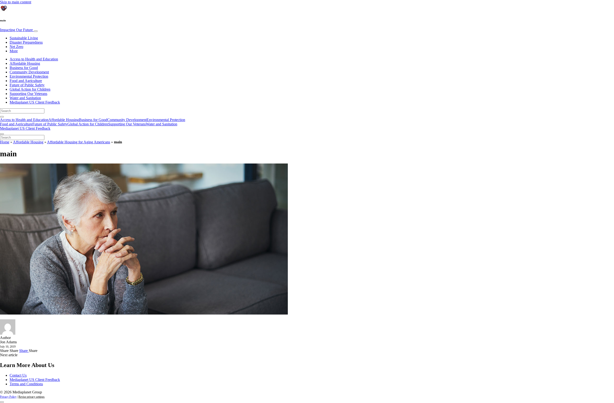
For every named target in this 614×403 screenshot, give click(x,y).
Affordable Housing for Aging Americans (78, 142)
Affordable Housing (25, 63)
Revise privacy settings (31, 396)
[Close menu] (2, 134)
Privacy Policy (8, 396)
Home (4, 142)
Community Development (29, 72)
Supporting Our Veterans (28, 94)
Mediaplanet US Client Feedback (35, 102)
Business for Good (24, 68)
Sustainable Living (24, 38)
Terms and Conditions (26, 384)
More (14, 51)
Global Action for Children (30, 89)
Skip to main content (15, 2)
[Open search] (2, 116)
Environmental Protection (29, 76)
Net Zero (16, 47)
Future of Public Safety (27, 85)
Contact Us (18, 375)
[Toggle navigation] (36, 31)
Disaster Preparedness (26, 42)
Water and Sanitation (25, 98)
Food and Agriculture (26, 81)
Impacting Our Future (17, 30)
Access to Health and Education (34, 59)
